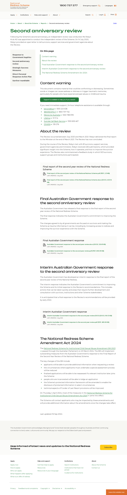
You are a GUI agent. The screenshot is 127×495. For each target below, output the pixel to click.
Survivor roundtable (21, 81)
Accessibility (70, 488)
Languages (109, 5)
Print (112, 14)
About (55, 15)
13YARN (48, 124)
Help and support (41, 15)
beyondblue (50, 109)
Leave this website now (116, 492)
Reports (43, 23)
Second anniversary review (21, 62)
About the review (49, 61)
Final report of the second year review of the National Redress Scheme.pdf (78, 173)
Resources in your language (47, 471)
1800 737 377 (69, 5)
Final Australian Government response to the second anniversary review (72, 65)
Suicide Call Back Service (55, 121)
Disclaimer (57, 488)
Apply (12, 15)
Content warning (49, 56)
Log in (101, 15)
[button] (115, 23)
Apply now (14, 465)
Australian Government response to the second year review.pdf (75, 251)
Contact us (96, 468)
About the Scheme (31, 23)
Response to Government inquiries (22, 56)
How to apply (15, 468)
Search (88, 15)
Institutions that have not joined (74, 469)
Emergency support (90, 5)
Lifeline (48, 118)
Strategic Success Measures (20, 69)
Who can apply (16, 471)
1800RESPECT (51, 112)
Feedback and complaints (28, 488)
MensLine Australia (53, 115)
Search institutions (72, 465)
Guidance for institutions (74, 473)
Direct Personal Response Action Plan (22, 75)
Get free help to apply (45, 465)
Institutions (24, 15)
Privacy (13, 488)
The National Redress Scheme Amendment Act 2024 (64, 73)
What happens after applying (21, 474)
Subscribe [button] (110, 447)
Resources (41, 468)
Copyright (45, 488)
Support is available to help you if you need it (59, 99)
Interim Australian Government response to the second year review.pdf (78, 322)
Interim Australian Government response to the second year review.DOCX (79, 315)
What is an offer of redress (20, 476)
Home (12, 23)
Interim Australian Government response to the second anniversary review (73, 69)
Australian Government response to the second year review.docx (76, 244)
